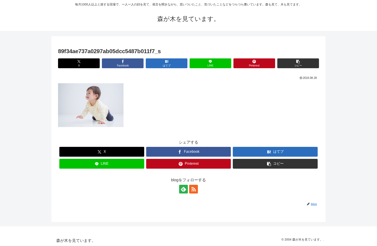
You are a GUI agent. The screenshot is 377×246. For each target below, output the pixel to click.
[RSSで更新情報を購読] (193, 189)
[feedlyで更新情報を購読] (183, 189)
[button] (298, 63)
